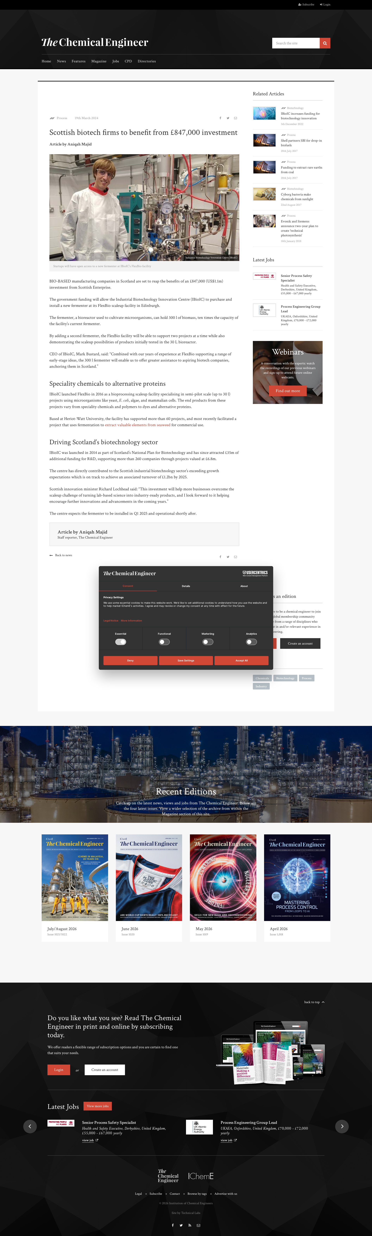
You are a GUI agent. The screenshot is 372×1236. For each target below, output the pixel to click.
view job (88, 1140)
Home (46, 61)
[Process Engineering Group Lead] (199, 1127)
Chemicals (262, 678)
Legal (138, 1194)
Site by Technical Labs (186, 1213)
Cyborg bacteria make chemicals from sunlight (297, 196)
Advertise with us (225, 1194)
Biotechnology (295, 108)
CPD (128, 61)
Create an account (300, 643)
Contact (175, 1194)
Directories (147, 61)
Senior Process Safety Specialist (109, 1122)
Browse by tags (197, 1194)
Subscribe (308, 5)
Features (78, 61)
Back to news (63, 555)
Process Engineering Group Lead (249, 1122)
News (61, 61)
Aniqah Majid (93, 532)
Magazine (99, 61)
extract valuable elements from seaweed (137, 425)
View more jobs (97, 1106)
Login (326, 5)
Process (62, 118)
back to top (312, 1002)
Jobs (115, 61)
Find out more (288, 391)
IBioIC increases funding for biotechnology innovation (300, 116)
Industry (261, 686)
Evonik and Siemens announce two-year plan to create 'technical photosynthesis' (299, 228)
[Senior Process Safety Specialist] (60, 1123)
